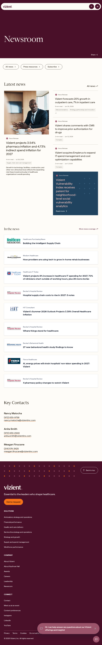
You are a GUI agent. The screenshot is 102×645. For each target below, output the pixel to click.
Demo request (13, 502)
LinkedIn (7, 620)
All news (9, 67)
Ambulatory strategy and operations (18, 517)
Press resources (30, 67)
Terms (15, 633)
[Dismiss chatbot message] (95, 628)
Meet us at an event (11, 605)
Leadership (8, 581)
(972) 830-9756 (11, 417)
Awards (7, 571)
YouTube (7, 625)
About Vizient (9, 561)
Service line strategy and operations (18, 532)
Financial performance (13, 522)
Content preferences (12, 610)
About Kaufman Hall (12, 566)
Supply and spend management (16, 542)
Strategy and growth (12, 537)
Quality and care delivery (13, 527)
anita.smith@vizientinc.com (17, 436)
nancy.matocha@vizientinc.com (20, 420)
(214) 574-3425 (11, 448)
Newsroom (8, 586)
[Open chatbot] (96, 639)
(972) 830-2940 (12, 433)
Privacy (7, 633)
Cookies (23, 633)
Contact (7, 601)
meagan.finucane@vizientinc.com (21, 451)
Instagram (8, 615)
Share (94, 55)
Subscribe (52, 67)
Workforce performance (13, 547)
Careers (7, 576)
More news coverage (87, 229)
